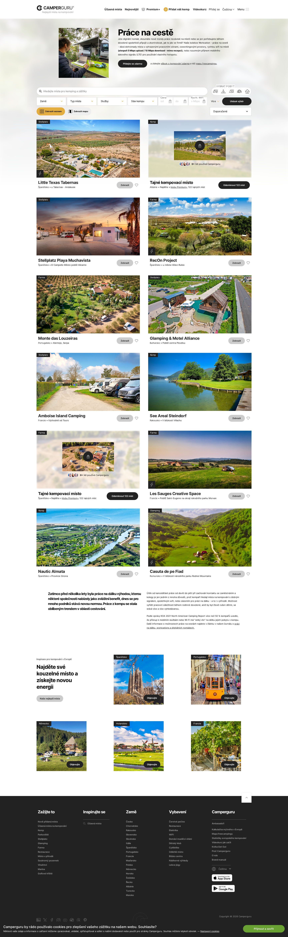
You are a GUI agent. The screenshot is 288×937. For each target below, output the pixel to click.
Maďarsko (131, 860)
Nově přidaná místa (48, 821)
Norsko (130, 873)
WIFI (171, 834)
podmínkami (203, 908)
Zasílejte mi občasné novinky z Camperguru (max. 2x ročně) (228, 912)
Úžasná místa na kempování (52, 826)
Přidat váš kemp (179, 9)
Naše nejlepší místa (50, 698)
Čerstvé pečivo (177, 821)
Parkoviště (43, 834)
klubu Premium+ (179, 187)
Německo (131, 869)
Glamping (43, 843)
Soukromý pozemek (48, 860)
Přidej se (214, 9)
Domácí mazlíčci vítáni (180, 839)
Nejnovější (131, 9)
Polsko (129, 865)
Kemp (41, 830)
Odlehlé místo (176, 852)
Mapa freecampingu (222, 833)
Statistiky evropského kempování (229, 838)
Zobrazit (125, 185)
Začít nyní (256, 896)
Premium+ (153, 9)
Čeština (227, 9)
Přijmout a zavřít (264, 928)
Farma (41, 847)
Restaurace (44, 852)
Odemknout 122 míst (234, 185)
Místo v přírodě (45, 856)
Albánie (154, 187)
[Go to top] (247, 798)
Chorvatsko (132, 826)
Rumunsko (155, 576)
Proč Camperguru (221, 851)
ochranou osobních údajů (225, 908)
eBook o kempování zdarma (175, 63)
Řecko (129, 882)
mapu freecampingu (206, 63)
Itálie (128, 843)
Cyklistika (174, 847)
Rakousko (155, 420)
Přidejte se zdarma (132, 63)
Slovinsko (131, 839)
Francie (42, 420)
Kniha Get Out (219, 846)
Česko (129, 821)
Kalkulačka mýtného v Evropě (227, 829)
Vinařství (42, 865)
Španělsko (43, 187)
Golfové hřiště (45, 873)
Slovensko (131, 834)
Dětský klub (175, 843)
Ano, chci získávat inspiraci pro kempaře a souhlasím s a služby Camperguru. (228, 907)
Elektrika (173, 830)
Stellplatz (42, 839)
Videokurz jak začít (221, 842)
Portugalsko (44, 343)
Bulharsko (155, 343)
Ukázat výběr (237, 101)
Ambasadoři (218, 823)
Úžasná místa (113, 9)
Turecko (130, 890)
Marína (41, 869)
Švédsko (130, 877)
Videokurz (199, 9)
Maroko (130, 895)
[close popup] (269, 860)
